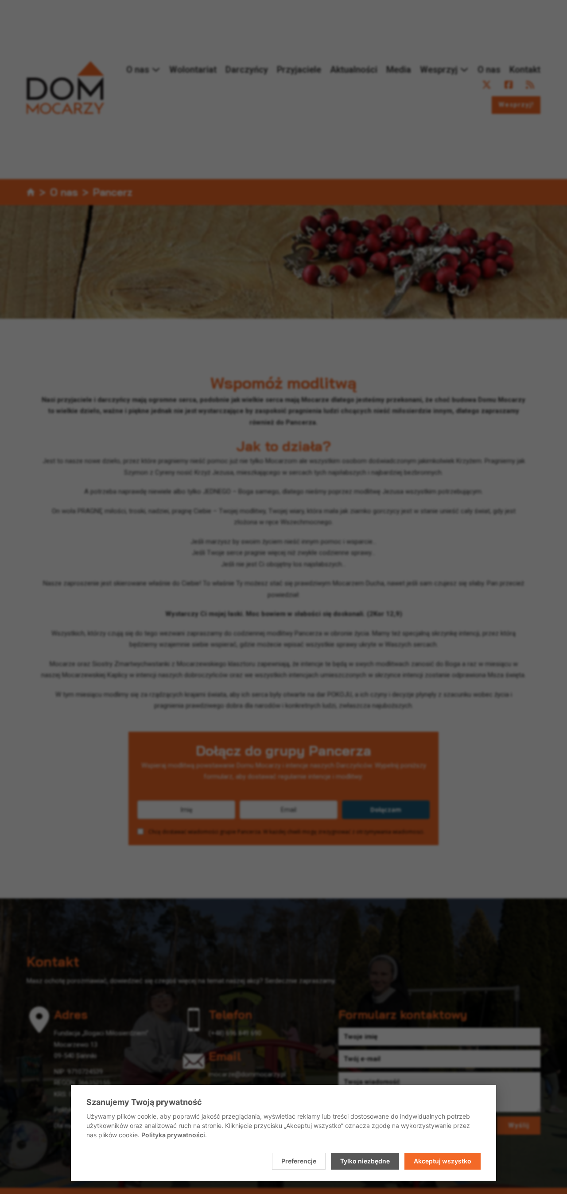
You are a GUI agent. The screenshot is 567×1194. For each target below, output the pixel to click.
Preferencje (298, 1161)
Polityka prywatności (173, 1135)
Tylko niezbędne (365, 1161)
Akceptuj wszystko (442, 1161)
